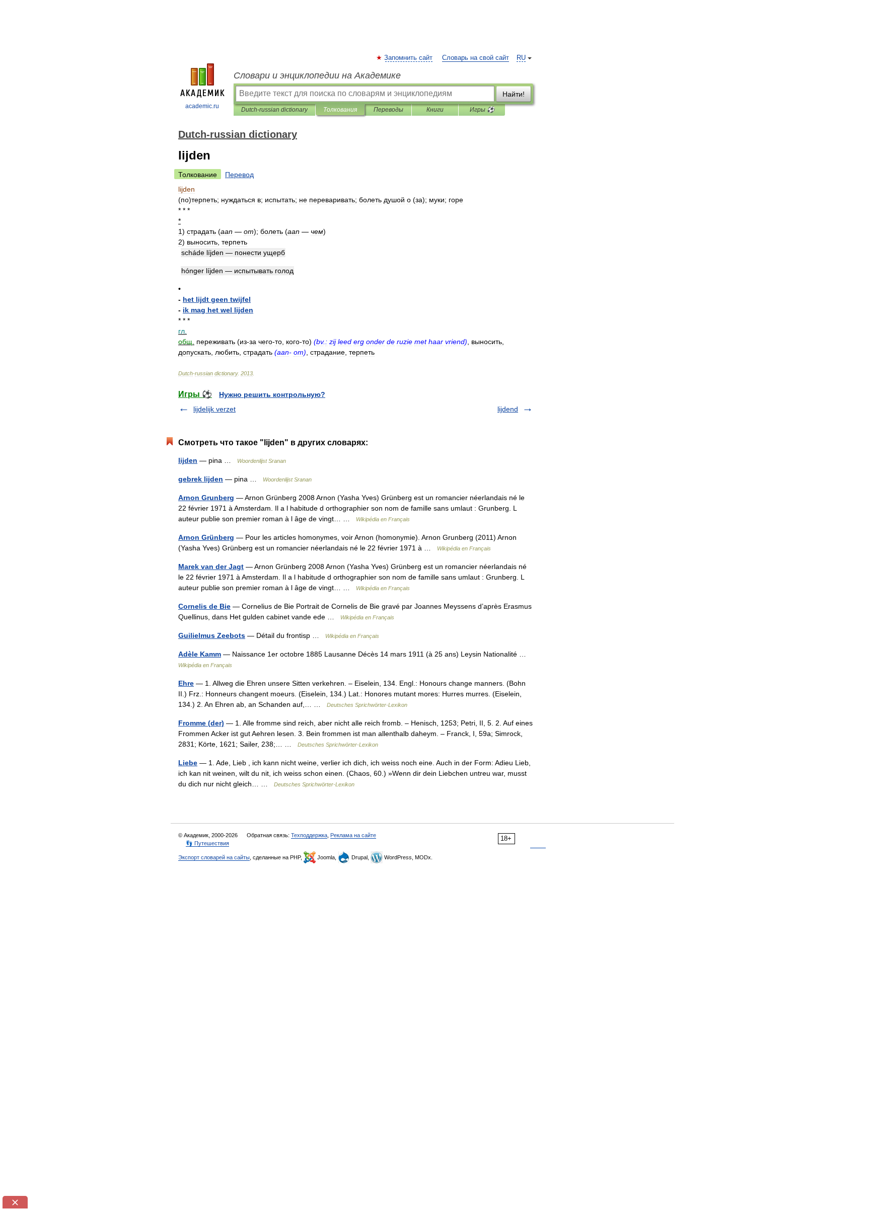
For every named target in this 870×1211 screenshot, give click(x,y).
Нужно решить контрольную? (272, 394)
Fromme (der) (201, 723)
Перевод (239, 175)
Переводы (388, 109)
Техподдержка (309, 835)
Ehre (186, 683)
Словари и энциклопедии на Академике (317, 75)
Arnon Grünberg (206, 537)
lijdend (507, 409)
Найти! (513, 94)
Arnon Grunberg (206, 498)
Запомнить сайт (408, 57)
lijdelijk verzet (214, 409)
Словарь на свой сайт (475, 57)
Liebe (187, 763)
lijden (187, 460)
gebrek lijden (200, 479)
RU (521, 57)
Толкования (340, 109)
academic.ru (202, 106)
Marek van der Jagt (211, 566)
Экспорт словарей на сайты (214, 857)
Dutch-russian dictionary (274, 109)
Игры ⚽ (482, 109)
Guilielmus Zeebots (211, 635)
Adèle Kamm (199, 654)
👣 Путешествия (207, 843)
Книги (435, 109)
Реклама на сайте (353, 835)
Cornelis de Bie (204, 606)
